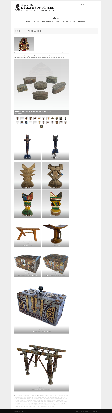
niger (33, 401)
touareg (30, 406)
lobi (33, 400)
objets (42, 401)
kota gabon (17, 400)
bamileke (56, 395)
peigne (16, 403)
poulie (39, 403)
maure (61, 400)
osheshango (65, 401)
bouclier (19, 397)
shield (26, 404)
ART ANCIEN (36, 22)
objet (39, 401)
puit (42, 403)
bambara (52, 395)
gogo (44, 398)
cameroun (34, 397)
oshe (61, 401)
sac (51, 403)
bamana (47, 395)
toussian (34, 406)
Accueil (76, 411)
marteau (48, 400)
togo (27, 406)
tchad (24, 406)
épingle (28, 398)
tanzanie (16, 406)
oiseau (56, 401)
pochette (25, 403)
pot (37, 403)
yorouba (45, 406)
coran (56, 397)
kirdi (66, 398)
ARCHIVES (72, 22)
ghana (41, 398)
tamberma (64, 404)
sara (58, 403)
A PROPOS (57, 22)
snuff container (37, 404)
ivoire (60, 398)
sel (59, 403)
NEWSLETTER (81, 22)
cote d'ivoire (63, 397)
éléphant (20, 398)
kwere (24, 400)
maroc (44, 400)
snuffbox (43, 404)
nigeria (35, 401)
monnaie (22, 401)
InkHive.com (23, 411)
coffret (44, 397)
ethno (32, 398)
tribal (38, 406)
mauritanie (16, 401)
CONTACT (65, 22)
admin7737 (66, 52)
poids (29, 403)
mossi (25, 401)
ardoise (43, 395)
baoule (60, 395)
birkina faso (65, 395)
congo (48, 397)
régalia (48, 403)
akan (40, 395)
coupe (15, 398)
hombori (57, 398)
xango (41, 406)
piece (19, 403)
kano (63, 398)
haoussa (53, 398)
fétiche (35, 398)
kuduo (21, 400)
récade (45, 403)
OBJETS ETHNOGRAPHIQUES (29, 395)
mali (38, 400)
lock (35, 400)
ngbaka (29, 401)
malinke (41, 400)
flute (38, 398)
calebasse (29, 397)
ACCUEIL (28, 22)
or (58, 401)
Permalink (51, 406)
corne (59, 397)
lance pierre (29, 400)
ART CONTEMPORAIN (47, 22)
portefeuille (33, 403)
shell (23, 404)
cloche (38, 397)
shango (20, 404)
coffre (41, 397)
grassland (48, 398)
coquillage (52, 397)
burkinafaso (24, 397)
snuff (32, 404)
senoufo (63, 403)
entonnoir (24, 398)
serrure (16, 404)
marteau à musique (55, 400)
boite (15, 397)
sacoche (54, 403)
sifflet (29, 404)
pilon (22, 403)
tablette (51, 404)
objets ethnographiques (49, 401)
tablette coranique (58, 404)
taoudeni (21, 406)
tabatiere (47, 404)
